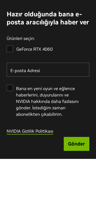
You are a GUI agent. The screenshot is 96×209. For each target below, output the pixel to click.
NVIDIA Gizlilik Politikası (30, 131)
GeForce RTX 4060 (34, 49)
